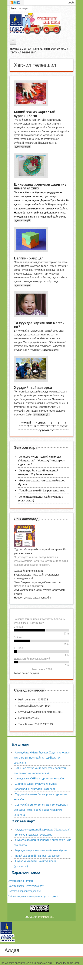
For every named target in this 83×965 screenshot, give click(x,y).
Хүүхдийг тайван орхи (33, 387)
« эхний (26, 422)
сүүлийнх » (46, 430)
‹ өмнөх (41, 422)
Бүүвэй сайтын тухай (20, 880)
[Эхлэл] (9, 942)
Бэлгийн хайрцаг (28, 258)
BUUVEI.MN (31, 917)
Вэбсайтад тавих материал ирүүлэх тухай (32, 896)
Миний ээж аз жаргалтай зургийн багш (34, 114)
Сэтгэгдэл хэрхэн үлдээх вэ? (24, 891)
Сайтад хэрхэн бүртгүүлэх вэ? (25, 886)
